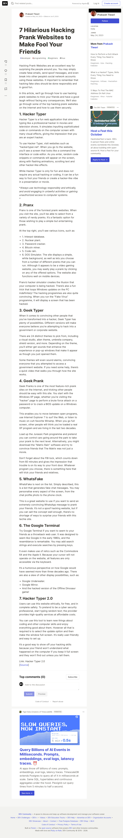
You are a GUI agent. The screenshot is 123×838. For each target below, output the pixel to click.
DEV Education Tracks (56, 818)
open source (46, 828)
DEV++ (35, 818)
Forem (33, 828)
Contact (53, 821)
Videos (42, 818)
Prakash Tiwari (32, 14)
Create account (111, 3)
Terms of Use (76, 824)
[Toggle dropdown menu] (83, 712)
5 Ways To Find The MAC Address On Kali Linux (102, 94)
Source (24, 664)
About (45, 821)
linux (62, 58)
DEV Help (71, 818)
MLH (92, 821)
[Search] (12, 3)
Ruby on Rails (56, 830)
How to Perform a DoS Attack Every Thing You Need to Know (104, 60)
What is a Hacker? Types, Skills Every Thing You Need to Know (104, 78)
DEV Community (25, 814)
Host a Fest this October (101, 132)
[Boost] (6, 88)
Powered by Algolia (79, 3)
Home (13, 818)
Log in (96, 3)
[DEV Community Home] (5, 3)
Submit (29, 694)
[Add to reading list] (6, 80)
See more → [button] (27, 793)
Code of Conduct (42, 701)
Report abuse (58, 701)
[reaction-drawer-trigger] (6, 62)
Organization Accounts (102, 818)
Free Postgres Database (68, 821)
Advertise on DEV (84, 818)
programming (39, 58)
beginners (53, 58)
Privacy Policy (63, 824)
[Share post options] (5, 95)
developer (25, 58)
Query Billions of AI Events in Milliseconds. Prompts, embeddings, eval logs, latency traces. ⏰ (47, 756)
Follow (105, 21)
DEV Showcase (35, 821)
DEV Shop (84, 821)
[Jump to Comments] (6, 71)
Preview (41, 694)
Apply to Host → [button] (100, 159)
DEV (70, 828)
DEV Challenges (24, 818)
